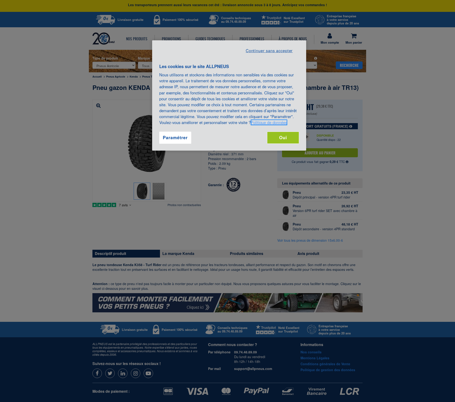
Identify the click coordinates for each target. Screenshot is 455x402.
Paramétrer (175, 137)
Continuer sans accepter (269, 50)
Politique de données (269, 122)
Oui (283, 137)
